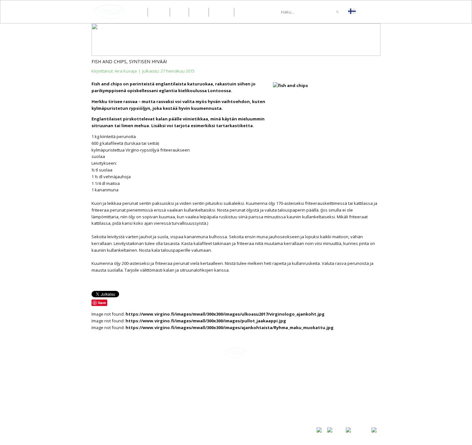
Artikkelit (326, 382)
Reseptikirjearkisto (336, 403)
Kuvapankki (328, 410)
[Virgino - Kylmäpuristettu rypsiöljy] (110, 12)
